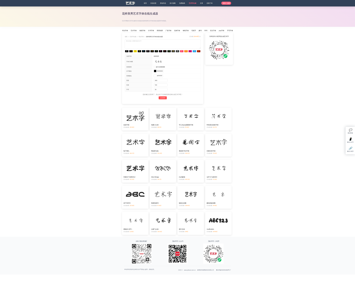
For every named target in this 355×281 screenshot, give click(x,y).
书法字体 (125, 30)
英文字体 (213, 30)
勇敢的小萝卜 (127, 229)
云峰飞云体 (155, 229)
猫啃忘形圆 (182, 203)
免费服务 (182, 3)
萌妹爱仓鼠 (155, 151)
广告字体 (168, 30)
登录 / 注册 (226, 3)
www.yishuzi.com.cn (190, 270)
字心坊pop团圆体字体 (186, 125)
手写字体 (230, 30)
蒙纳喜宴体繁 (211, 203)
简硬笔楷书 (155, 203)
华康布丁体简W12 (129, 177)
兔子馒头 (126, 151)
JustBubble (210, 229)
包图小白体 (155, 125)
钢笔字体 (186, 30)
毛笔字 (193, 30)
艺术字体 (134, 30)
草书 (205, 30)
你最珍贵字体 (211, 151)
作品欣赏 (153, 3)
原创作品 (163, 3)
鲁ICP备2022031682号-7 (223, 270)
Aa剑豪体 (182, 177)
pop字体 (221, 30)
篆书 (200, 30)
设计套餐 (173, 3)
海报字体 (142, 30)
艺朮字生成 (192, 3)
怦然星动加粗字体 (212, 125)
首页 (145, 3)
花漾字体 (126, 125)
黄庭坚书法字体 (184, 151)
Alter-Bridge (155, 177)
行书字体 (151, 30)
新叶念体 (182, 229)
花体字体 (177, 30)
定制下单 (210, 3)
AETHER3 (126, 203)
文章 (201, 3)
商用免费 (160, 30)
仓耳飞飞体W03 (212, 177)
